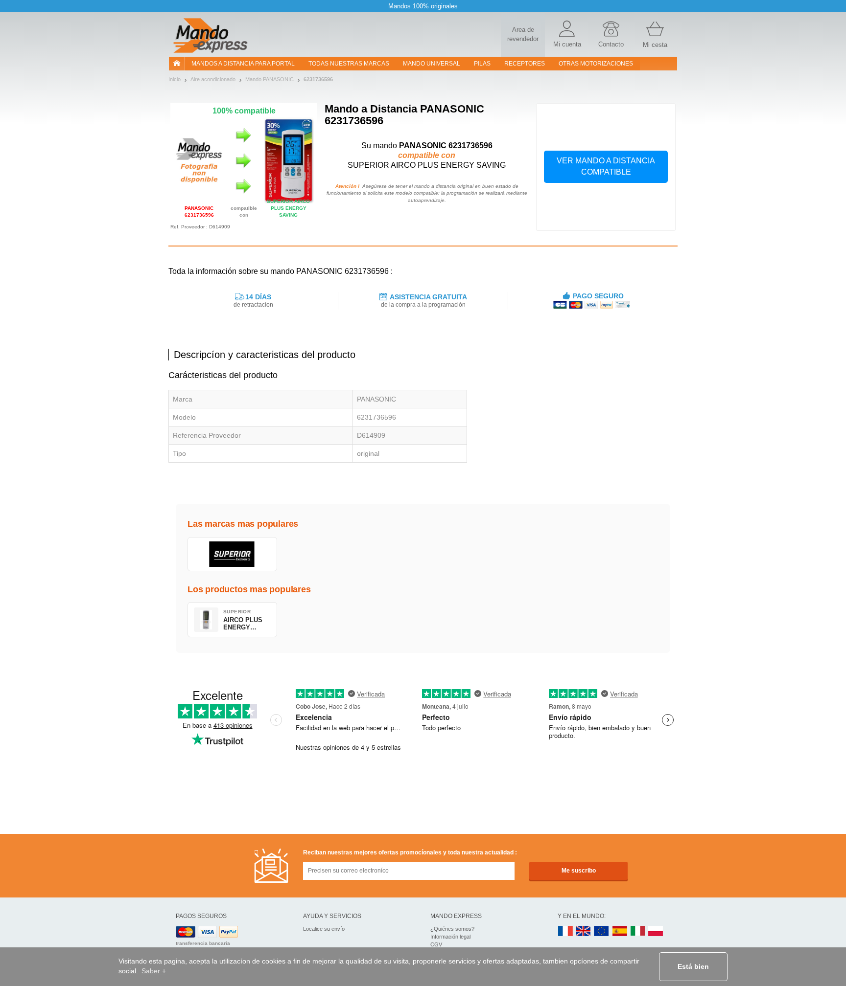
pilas (482, 63)
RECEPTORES (524, 63)
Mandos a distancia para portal (243, 63)
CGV (436, 944)
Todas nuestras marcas (348, 63)
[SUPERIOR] (232, 554)
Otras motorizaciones (596, 63)
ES (620, 931)
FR (565, 931)
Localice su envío (324, 929)
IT (638, 931)
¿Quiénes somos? (452, 929)
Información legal (450, 937)
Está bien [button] (693, 966)
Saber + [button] (153, 971)
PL (656, 931)
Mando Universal (431, 63)
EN (602, 931)
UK (583, 931)
